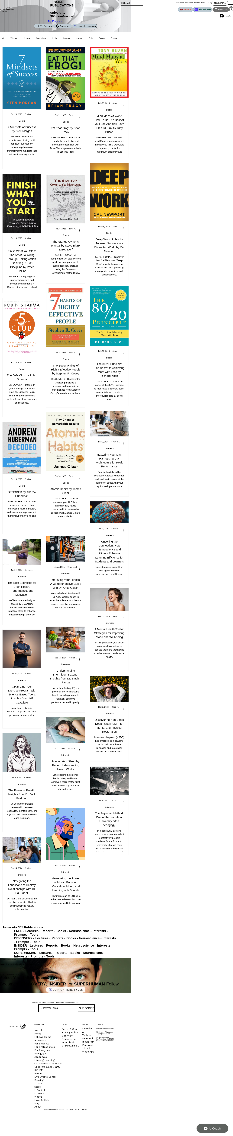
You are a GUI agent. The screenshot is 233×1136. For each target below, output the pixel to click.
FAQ (36, 1103)
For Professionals (44, 1047)
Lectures (66, 38)
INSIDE (38, 1070)
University (13, 38)
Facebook (88, 1038)
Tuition (38, 1083)
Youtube (86, 1035)
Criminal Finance (71, 1045)
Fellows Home (42, 1037)
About (37, 1106)
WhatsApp (88, 1051)
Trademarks (69, 1039)
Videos (38, 1096)
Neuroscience (41, 38)
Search (38, 1030)
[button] (231, 8)
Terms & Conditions (71, 1029)
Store (37, 1086)
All (3, 38)
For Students (41, 1043)
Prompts (20, 934)
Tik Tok (86, 1048)
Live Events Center (45, 1076)
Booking (39, 1080)
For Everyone (42, 1050)
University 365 (5, 8)
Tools (34, 934)
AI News (27, 38)
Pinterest (87, 1045)
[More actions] (37, 116)
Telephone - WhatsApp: (104, 1032)
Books (22, 121)
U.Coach (39, 1093)
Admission (40, 1040)
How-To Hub (41, 1100)
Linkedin (87, 1028)
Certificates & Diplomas (48, 1063)
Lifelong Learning (44, 1060)
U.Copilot (39, 1090)
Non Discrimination (71, 1042)
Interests (109, 448)
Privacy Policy (70, 1032)
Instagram (88, 1041)
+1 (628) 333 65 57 (103, 1034)
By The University (7, 10)
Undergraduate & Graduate (48, 1066)
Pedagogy (40, 1053)
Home (37, 1033)
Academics (40, 1057)
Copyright (67, 1035)
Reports (102, 38)
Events (38, 1073)
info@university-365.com (104, 1028)
